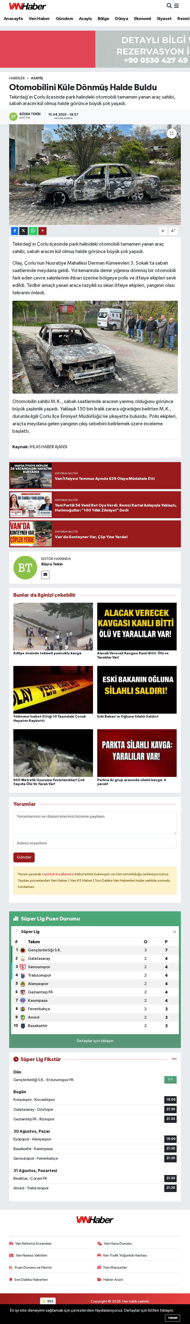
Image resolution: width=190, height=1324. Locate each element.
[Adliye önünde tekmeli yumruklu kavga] (53, 626)
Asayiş (85, 19)
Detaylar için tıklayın (95, 1041)
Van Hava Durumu (118, 1243)
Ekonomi (142, 19)
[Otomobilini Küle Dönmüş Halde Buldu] (95, 174)
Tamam (172, 1318)
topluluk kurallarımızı (58, 874)
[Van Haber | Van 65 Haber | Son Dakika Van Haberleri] (27, 6)
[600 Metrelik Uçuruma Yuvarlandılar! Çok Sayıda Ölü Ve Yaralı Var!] (53, 753)
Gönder (24, 857)
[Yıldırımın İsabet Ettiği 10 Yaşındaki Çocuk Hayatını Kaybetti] (53, 690)
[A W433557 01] (95, 346)
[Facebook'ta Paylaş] (14, 231)
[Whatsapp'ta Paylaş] (33, 231)
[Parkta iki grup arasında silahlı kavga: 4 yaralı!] (137, 753)
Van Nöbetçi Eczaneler (33, 1243)
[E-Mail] (45, 575)
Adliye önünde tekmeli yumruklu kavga (47, 653)
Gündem (64, 19)
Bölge (103, 19)
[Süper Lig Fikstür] (174, 1059)
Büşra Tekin (52, 564)
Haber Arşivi (113, 1279)
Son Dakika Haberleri (31, 1279)
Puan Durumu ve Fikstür (33, 1267)
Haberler (17, 78)
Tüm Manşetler (115, 1267)
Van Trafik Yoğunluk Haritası (125, 1255)
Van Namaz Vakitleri (31, 1255)
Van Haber (39, 19)
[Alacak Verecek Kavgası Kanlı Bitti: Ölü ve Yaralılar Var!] (137, 626)
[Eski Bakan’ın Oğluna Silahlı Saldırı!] (137, 690)
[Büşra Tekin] (25, 567)
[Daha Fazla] (42, 231)
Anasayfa (13, 19)
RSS (50, 1301)
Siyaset (164, 19)
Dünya (121, 19)
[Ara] (169, 6)
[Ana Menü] (176, 6)
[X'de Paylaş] (23, 231)
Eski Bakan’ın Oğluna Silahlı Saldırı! (127, 716)
